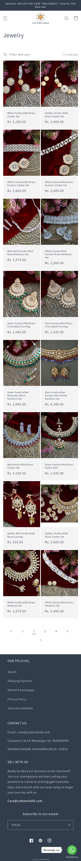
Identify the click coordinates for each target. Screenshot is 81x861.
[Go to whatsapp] (72, 850)
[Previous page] (11, 631)
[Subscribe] (68, 825)
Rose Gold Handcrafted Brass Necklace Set (20, 252)
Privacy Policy (17, 699)
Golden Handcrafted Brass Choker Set (56, 114)
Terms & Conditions (20, 708)
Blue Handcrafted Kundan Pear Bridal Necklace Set (56, 395)
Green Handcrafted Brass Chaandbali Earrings (21, 325)
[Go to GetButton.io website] (72, 857)
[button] (5, 18)
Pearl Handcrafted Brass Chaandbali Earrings (58, 325)
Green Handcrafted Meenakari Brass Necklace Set (18, 395)
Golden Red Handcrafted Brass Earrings (21, 535)
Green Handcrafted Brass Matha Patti (59, 466)
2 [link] (34, 631)
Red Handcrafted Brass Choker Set (20, 466)
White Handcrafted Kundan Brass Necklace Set (58, 254)
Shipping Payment (20, 681)
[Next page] (40, 640)
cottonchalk (44, 859)
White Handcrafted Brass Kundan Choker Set (21, 183)
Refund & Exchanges (21, 690)
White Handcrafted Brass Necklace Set (21, 604)
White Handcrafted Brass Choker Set (21, 114)
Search (12, 672)
